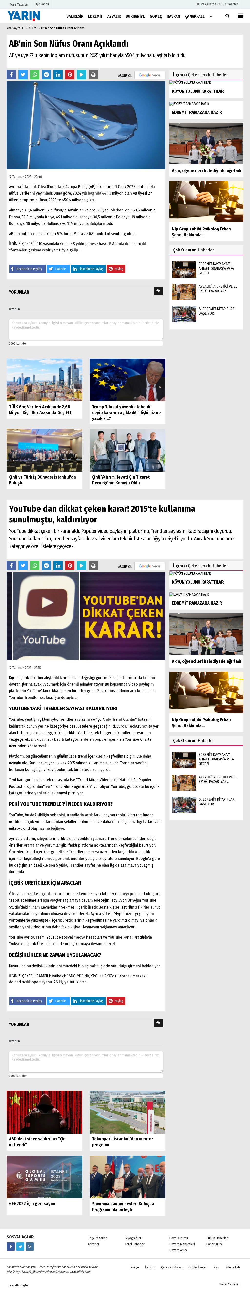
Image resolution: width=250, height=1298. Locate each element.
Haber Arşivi (214, 1244)
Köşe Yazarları (98, 1238)
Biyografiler (133, 1238)
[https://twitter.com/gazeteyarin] (20, 1246)
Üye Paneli (42, 4)
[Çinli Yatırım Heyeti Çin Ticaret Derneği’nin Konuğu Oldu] (127, 450)
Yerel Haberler (135, 1244)
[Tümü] (211, 16)
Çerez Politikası (172, 1267)
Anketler (93, 1244)
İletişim (150, 1267)
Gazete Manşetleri (182, 1244)
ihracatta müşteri (19, 1285)
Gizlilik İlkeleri (197, 1267)
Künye (135, 1267)
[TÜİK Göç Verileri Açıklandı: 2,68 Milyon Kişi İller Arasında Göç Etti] (44, 380)
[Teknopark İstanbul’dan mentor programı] (127, 1112)
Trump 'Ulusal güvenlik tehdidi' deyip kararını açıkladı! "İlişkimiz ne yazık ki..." (126, 412)
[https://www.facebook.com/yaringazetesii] (11, 1246)
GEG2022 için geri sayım (32, 1203)
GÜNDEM (30, 28)
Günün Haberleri (217, 1238)
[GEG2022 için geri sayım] (44, 1177)
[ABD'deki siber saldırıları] (44, 1112)
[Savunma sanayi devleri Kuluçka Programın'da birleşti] (127, 1177)
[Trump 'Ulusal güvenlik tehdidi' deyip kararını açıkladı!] (127, 380)
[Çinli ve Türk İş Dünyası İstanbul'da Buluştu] (44, 450)
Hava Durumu (178, 1238)
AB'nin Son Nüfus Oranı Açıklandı (63, 28)
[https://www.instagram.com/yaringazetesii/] (30, 1246)
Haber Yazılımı (228, 1284)
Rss (216, 1267)
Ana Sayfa (13, 28)
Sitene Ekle (233, 1267)
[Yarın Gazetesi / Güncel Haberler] (31, 16)
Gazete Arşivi (178, 1250)
